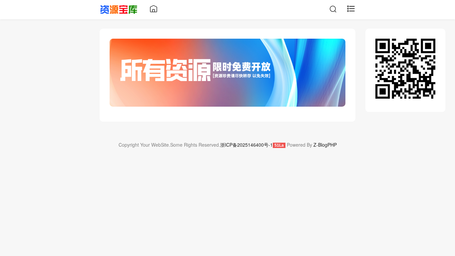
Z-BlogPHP (325, 144)
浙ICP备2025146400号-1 (246, 144)
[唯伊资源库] (119, 8)
